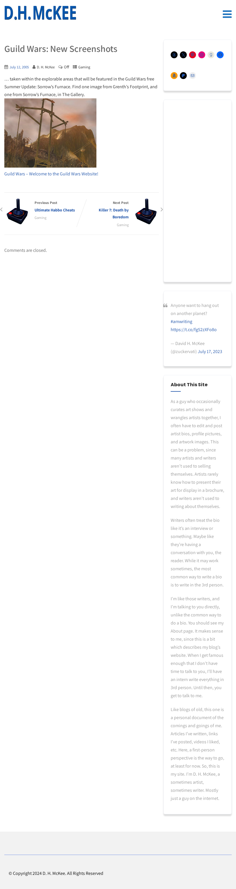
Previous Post (55, 206)
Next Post (114, 210)
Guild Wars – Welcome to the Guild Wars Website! (51, 174)
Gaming (84, 67)
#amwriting (181, 321)
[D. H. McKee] (40, 13)
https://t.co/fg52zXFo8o (194, 330)
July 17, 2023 (210, 351)
